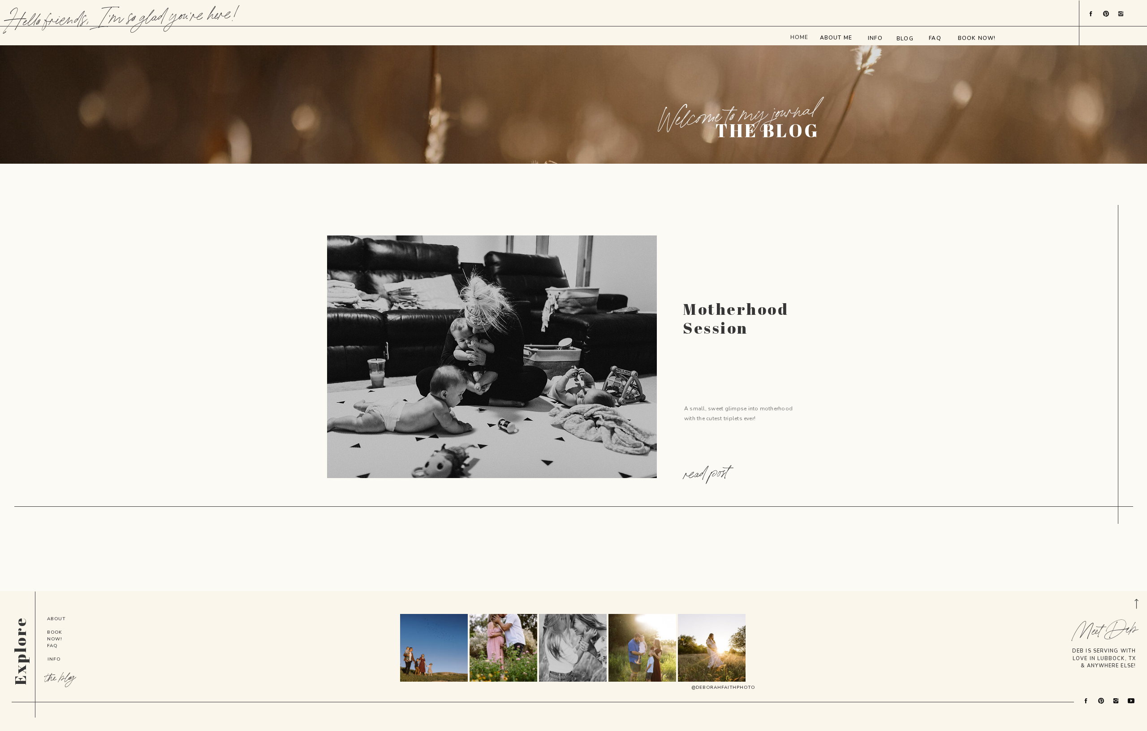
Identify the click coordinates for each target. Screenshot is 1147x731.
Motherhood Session (736, 318)
